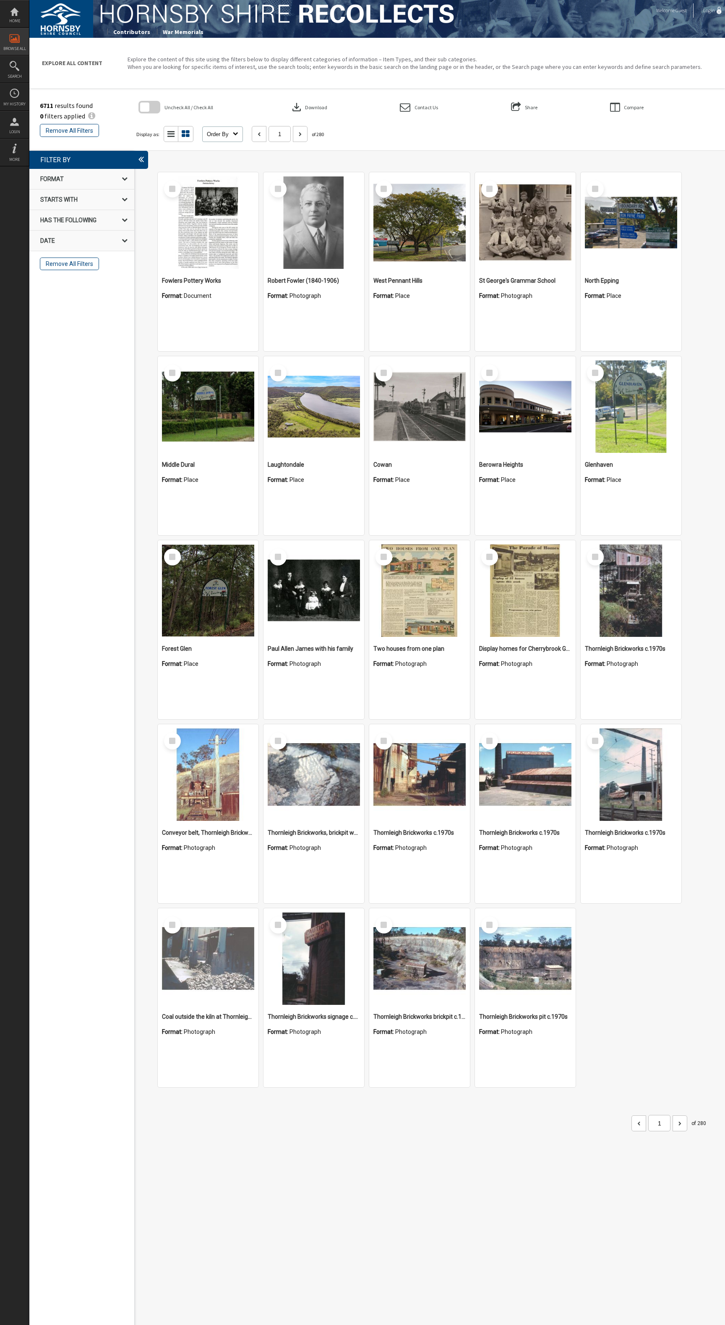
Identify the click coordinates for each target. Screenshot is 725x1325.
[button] (419, 107)
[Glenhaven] (631, 406)
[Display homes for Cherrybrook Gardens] (525, 590)
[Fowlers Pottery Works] (208, 222)
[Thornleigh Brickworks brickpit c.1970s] (419, 958)
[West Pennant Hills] (419, 222)
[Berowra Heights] (525, 406)
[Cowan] (419, 406)
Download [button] (308, 107)
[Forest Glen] (208, 590)
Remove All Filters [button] (69, 130)
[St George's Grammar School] (525, 222)
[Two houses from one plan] (419, 590)
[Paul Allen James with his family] (314, 590)
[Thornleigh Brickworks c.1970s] (631, 590)
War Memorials (183, 32)
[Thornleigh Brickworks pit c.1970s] (525, 958)
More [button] (14, 159)
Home (14, 21)
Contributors (131, 32)
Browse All (14, 48)
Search (15, 76)
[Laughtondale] (314, 406)
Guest (681, 10)
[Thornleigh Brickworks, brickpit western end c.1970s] (314, 774)
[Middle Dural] (208, 406)
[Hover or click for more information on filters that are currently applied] (91, 116)
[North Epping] (631, 222)
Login (14, 131)
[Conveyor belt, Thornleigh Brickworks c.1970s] (208, 774)
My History (14, 104)
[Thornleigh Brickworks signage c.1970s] (314, 958)
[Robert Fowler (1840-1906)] (314, 222)
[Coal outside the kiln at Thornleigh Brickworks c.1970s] (208, 958)
